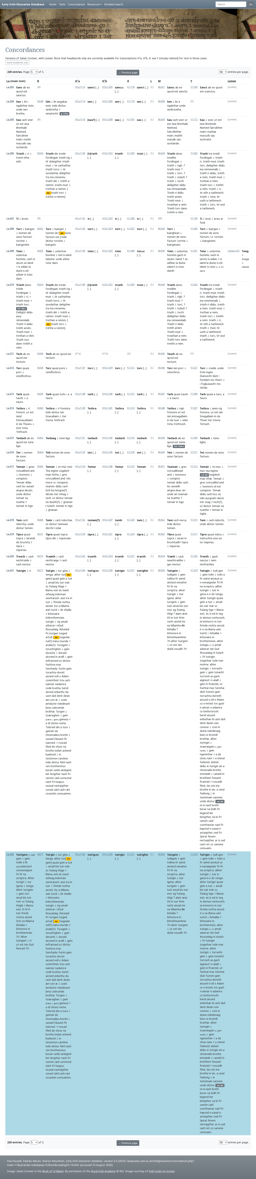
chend (221, 758)
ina (52, 177)
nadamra (60, 684)
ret (208, 844)
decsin (28, 490)
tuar (176, 420)
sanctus (20, 95)
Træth (171, 556)
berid (65, 688)
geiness (63, 719)
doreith (216, 696)
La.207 (10, 218)
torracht (217, 668)
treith (170, 196)
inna (18, 316)
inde (54, 105)
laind (30, 263)
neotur (26, 564)
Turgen (60, 711)
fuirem (210, 692)
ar (222, 218)
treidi (216, 153)
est (25, 91)
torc (61, 192)
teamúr (50, 486)
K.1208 (131, 250)
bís (57, 582)
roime (62, 723)
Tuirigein (22, 854)
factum (27, 237)
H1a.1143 (80, 250)
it (201, 629)
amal (176, 606)
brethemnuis (207, 641)
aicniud (171, 582)
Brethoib (210, 124)
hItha (55, 474)
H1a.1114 (80, 101)
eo (28, 87)
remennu (59, 177)
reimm (49, 185)
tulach (181, 177)
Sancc (171, 87)
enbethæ (205, 719)
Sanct (203, 87)
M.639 (161, 119)
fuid (202, 222)
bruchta (25, 542)
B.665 (40, 466)
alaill (216, 680)
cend (221, 789)
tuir (70, 578)
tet (90, 452)
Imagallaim (206, 416)
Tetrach (204, 424)
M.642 (161, 228)
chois (203, 758)
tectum (20, 361)
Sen (18, 101)
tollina (171, 578)
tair (206, 606)
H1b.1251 (107, 534)
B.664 (40, 452)
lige (18, 446)
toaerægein (207, 746)
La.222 (10, 854)
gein (62, 578)
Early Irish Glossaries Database (23, 4)
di (213, 719)
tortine (20, 241)
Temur (92, 466)
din (56, 153)
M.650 (161, 452)
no (201, 542)
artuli (49, 637)
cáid (56, 789)
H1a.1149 (80, 408)
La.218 (10, 519)
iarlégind (66, 770)
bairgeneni (208, 241)
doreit (61, 672)
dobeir (215, 762)
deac (178, 490)
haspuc (60, 782)
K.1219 (131, 466)
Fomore (204, 412)
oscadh (178, 649)
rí (28, 153)
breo (217, 218)
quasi (26, 368)
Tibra (170, 534)
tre (216, 703)
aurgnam (210, 498)
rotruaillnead (175, 470)
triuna (49, 420)
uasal (215, 828)
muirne (204, 664)
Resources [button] (93, 4)
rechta (66, 602)
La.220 (10, 556)
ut (17, 124)
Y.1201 (194, 250)
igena (170, 598)
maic (48, 474)
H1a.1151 (80, 437)
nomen (23, 233)
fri (47, 633)
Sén (48, 101)
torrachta (206, 696)
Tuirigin (21, 570)
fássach (58, 739)
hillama (29, 921)
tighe (203, 513)
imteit (209, 703)
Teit (169, 452)
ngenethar (206, 754)
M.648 (161, 408)
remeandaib (178, 189)
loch (48, 490)
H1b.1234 (107, 228)
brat (208, 218)
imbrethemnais (55, 617)
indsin (58, 750)
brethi (64, 735)
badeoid (51, 754)
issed (66, 590)
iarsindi (30, 538)
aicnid (49, 606)
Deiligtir (21, 312)
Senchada (51, 668)
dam (19, 278)
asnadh (175, 486)
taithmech (217, 192)
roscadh (217, 781)
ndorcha (21, 524)
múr (63, 466)
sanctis (183, 91)
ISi (168, 617)
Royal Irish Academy (103, 1171)
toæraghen (52, 715)
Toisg (245, 251)
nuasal (49, 785)
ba (52, 490)
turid (54, 609)
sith (206, 192)
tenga (49, 574)
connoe (204, 727)
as (25, 263)
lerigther (55, 774)
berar (203, 809)
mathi (27, 139)
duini (19, 270)
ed (26, 270)
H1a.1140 (80, 153)
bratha (56, 688)
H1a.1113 (80, 87)
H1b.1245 (107, 452)
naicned (50, 742)
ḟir (26, 862)
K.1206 (131, 218)
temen (29, 528)
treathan (172, 204)
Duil (217, 649)
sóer (30, 120)
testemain (206, 797)
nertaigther (206, 840)
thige (61, 586)
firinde (204, 625)
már (67, 582)
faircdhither (174, 131)
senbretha (52, 109)
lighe (203, 442)
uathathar (64, 165)
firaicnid (213, 684)
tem (139, 520)
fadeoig (204, 793)
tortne (181, 241)
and (62, 478)
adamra (217, 707)
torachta (51, 672)
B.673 (40, 556)
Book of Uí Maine (53, 1171)
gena (203, 594)
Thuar (203, 420)
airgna (20, 490)
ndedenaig (213, 731)
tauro (19, 402)
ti (89, 218)
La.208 (10, 228)
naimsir (50, 684)
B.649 (40, 101)
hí (26, 909)
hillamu (65, 606)
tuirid (203, 633)
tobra (218, 534)
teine (182, 442)
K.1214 (131, 408)
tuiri (169, 606)
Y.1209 (194, 437)
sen (25, 109)
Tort (19, 229)
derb (60, 696)
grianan (67, 502)
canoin (204, 820)
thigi (170, 613)
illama (220, 609)
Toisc (19, 251)
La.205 (10, 119)
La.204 (10, 101)
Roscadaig (52, 629)
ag (174, 609)
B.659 (40, 393)
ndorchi (219, 520)
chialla (67, 609)
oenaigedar (209, 582)
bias (202, 734)
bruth (214, 711)
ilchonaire (53, 613)
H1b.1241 (107, 408)
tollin (19, 862)
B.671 (40, 534)
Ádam (65, 676)
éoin (30, 105)
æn (47, 700)
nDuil (60, 625)
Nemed (204, 127)
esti (56, 590)
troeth (119, 556)
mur (218, 466)
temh (118, 520)
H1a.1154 (80, 466)
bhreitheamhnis (176, 637)
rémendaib (22, 320)
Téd (48, 452)
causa (245, 266)
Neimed (21, 131)
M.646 (161, 367)
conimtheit (52, 680)
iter (64, 416)
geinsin (50, 731)
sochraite (205, 139)
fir (176, 578)
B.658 (40, 367)
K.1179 (131, 101)
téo (68, 478)
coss (214, 727)
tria (62, 680)
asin (48, 609)
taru (218, 394)
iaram (170, 259)
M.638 (161, 101)
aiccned (50, 656)
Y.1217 (194, 534)
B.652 (40, 228)
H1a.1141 (80, 218)
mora (49, 482)
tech (48, 498)
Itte (18, 921)
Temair (20, 466)
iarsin (180, 538)
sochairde (173, 143)
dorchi (49, 528)
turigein (172, 602)
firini (181, 617)
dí (49, 723)
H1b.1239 (107, 367)
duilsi (170, 649)
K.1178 (131, 87)
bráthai (50, 711)
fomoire (172, 412)
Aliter (31, 878)
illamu (49, 590)
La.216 (10, 452)
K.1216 (131, 437)
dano (184, 208)
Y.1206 (194, 393)
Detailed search (113, 4)
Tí (17, 218)
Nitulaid (64, 629)
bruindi (213, 734)
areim (178, 196)
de (29, 233)
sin (183, 490)
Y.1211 (194, 452)
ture (65, 727)
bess (48, 707)
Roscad (20, 948)
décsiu (49, 494)
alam (178, 613)
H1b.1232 (107, 153)
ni (34, 259)
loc (24, 486)
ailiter (218, 586)
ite (183, 621)
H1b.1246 (107, 466)
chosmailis (206, 770)
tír (47, 161)
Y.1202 (194, 153)
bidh (213, 809)
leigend (204, 813)
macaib (171, 139)
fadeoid (204, 762)
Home (52, 4)
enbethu (59, 692)
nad (217, 824)
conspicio (21, 478)
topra (19, 538)
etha (26, 157)
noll (56, 676)
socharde (21, 147)
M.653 (161, 534)
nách (48, 782)
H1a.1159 (80, 534)
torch (180, 181)
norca (183, 520)
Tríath (20, 285)
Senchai (219, 688)
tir (56, 165)
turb (62, 394)
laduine (50, 259)
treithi (171, 212)
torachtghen (53, 649)
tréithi (219, 185)
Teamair (172, 466)
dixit (215, 376)
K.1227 (131, 556)
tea (208, 470)
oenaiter (181, 582)
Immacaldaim (24, 420)
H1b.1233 (107, 218)
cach (24, 120)
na (26, 498)
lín (25, 101)
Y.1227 (194, 367)
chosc (59, 746)
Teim (49, 520)
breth (215, 805)
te (59, 466)
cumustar (66, 778)
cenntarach (52, 598)
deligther (64, 173)
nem (213, 560)
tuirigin (120, 570)
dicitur (62, 105)
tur (60, 570)
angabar (62, 101)
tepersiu (21, 550)
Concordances (76, 4)
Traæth (50, 556)
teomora (180, 474)
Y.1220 (194, 556)
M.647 (161, 393)
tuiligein (172, 574)
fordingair (51, 157)
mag (207, 502)
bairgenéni (22, 244)
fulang (53, 586)
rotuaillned (22, 470)
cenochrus (173, 372)
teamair (183, 494)
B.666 (40, 519)
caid (56, 778)
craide (212, 368)
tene (31, 442)
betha (207, 711)
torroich (205, 676)
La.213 (10, 393)
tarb (90, 394)
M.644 (161, 153)
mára (55, 641)
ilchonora (172, 633)
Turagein (62, 645)
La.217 (10, 466)
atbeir (20, 274)
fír (65, 739)
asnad (30, 486)
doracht (50, 653)
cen (48, 766)
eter (18, 428)
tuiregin (204, 742)
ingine (54, 470)
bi (217, 817)
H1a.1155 (80, 519)
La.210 (10, 284)
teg (221, 613)
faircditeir (22, 135)
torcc (56, 169)
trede (62, 153)
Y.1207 (194, 408)
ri (176, 192)
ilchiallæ (214, 633)
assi (62, 598)
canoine (217, 797)
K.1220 (131, 519)
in (17, 424)
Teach (171, 354)
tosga (245, 259)
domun (207, 617)
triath (62, 157)
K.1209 (131, 153)
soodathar (52, 173)
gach (180, 255)
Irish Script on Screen (162, 1171)
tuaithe (175, 498)
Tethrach (21, 432)
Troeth (204, 556)
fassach (216, 778)
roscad (63, 742)
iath (18, 161)
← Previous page (128, 72)
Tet (18, 452)
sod (222, 204)
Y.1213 (194, 519)
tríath (19, 296)
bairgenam (173, 244)
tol (222, 266)
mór (18, 901)
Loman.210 (233, 250)
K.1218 (131, 452)
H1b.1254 (107, 556)
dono (179, 153)
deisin (209, 723)
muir (48, 165)
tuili (215, 570)
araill (61, 656)
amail (51, 582)
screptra (172, 590)
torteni (218, 237)
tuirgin (50, 621)
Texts (62, 4)
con (52, 700)
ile (61, 609)
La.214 (10, 408)
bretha (20, 113)
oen (216, 723)
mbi (202, 498)
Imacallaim (52, 416)
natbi (57, 770)
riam (209, 758)
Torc (19, 368)
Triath (20, 153)
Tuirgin (50, 570)
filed (48, 746)
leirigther (205, 817)
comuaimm (64, 793)
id (215, 486)
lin (176, 101)
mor (169, 609)
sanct (91, 87)
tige (30, 506)
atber (66, 259)
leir (47, 774)
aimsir (205, 707)
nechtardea (207, 564)
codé (49, 688)
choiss (54, 723)
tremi (19, 157)
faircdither (216, 127)
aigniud (204, 680)
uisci (215, 538)
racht (170, 621)
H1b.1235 (107, 250)
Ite (56, 606)
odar (58, 528)
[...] (97, 87)
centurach (218, 617)
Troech (20, 556)
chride (203, 387)
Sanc (19, 87)
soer (181, 120)
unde (19, 109)
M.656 (161, 570)
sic (207, 613)
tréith (63, 181)
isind (19, 416)
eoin (48, 105)
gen (220, 570)
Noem (212, 836)
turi (27, 893)
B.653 (40, 250)
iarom (203, 259)
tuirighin (142, 570)
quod (19, 91)
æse (184, 613)
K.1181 (131, 119)
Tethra (50, 408)
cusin (64, 700)
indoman (60, 594)
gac (169, 564)
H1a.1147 (80, 367)
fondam (205, 380)
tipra (19, 546)
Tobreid (50, 727)
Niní (62, 762)
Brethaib (21, 127)
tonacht (219, 672)
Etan (202, 372)
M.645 (161, 353)
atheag (50, 594)
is (19, 266)
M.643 (161, 250)
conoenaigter (24, 870)
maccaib (21, 143)
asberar (204, 649)
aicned (49, 676)
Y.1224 (194, 570)
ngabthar (22, 105)
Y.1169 (194, 87)
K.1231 (131, 570)
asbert (171, 266)
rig (68, 157)
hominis (20, 259)
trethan (50, 189)
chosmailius (53, 735)
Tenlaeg (51, 438)
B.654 (40, 153)
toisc (30, 274)
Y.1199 (194, 218)
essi (18, 909)
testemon (52, 758)
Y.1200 (194, 228)
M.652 (161, 519)
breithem (205, 778)
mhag (62, 494)
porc (19, 372)
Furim (62, 668)
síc (60, 590)
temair (20, 498)
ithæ (209, 478)
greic (32, 466)
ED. (48, 193)
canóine (63, 758)
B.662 (40, 437)
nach (213, 255)
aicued (204, 699)
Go (250, 4)
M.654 (161, 556)
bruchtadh (173, 542)
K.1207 (131, 228)
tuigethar (206, 660)
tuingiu (204, 645)
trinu (25, 428)
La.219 (10, 534)
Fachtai (204, 688)
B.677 (40, 570)
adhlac (171, 263)
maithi (178, 135)
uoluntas (21, 255)
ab (24, 87)
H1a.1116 (80, 119)
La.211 (10, 353)
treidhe (171, 157)
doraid (63, 653)
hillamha (176, 625)
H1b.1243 (107, 437)
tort (90, 229)
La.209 (10, 250)
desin (66, 696)
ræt (67, 789)
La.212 (10, 367)
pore (62, 368)
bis (181, 606)
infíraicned (52, 660)
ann (32, 470)
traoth (92, 556)
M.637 (161, 87)
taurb (19, 398)
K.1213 (131, 393)
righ (179, 165)
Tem (19, 520)
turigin (20, 882)
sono (19, 237)
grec (184, 466)
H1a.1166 (80, 570)
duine (182, 263)
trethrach (179, 424)
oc (47, 586)
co (221, 578)
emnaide (205, 774)
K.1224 (131, 534)
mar (221, 660)
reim (183, 204)
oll (212, 699)
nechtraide (22, 560)
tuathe (20, 502)
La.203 (10, 87)
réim (31, 335)
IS (23, 909)
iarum (19, 263)
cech (209, 494)
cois (213, 785)
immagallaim (179, 416)
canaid (49, 739)
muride (64, 641)
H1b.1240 (107, 393)
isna (26, 124)
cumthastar (207, 824)
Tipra (19, 534)
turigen (53, 633)
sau (29, 143)
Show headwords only (17, 62)
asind (182, 578)
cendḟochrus (23, 376)
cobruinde (58, 707)
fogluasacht (208, 384)
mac (58, 664)
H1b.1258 (107, 570)
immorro (208, 621)
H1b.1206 (107, 101)
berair (49, 770)
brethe (50, 750)
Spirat (203, 836)
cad (223, 840)
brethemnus (58, 766)
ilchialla (171, 629)
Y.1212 (194, 466)
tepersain (65, 538)
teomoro (24, 474)
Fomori (20, 412)
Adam (220, 699)
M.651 (161, 466)
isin (175, 368)
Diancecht (206, 376)
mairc (19, 139)
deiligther (173, 185)
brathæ (204, 738)
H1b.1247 (107, 519)
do (17, 542)
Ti (201, 218)
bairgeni (51, 244)
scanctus (209, 91)
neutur (204, 560)
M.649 (161, 437)
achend (66, 750)
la (30, 266)
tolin (211, 574)
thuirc (218, 380)
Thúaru (27, 424)
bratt (25, 218)
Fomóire (65, 408)
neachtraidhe (175, 560)
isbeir (203, 266)
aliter (57, 574)
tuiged (63, 633)
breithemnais (24, 932)
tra (47, 177)
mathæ (211, 131)
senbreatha (174, 109)
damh (170, 270)
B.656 (40, 353)
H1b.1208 (107, 119)
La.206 (10, 153)
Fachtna (50, 664)
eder (185, 420)
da (20, 424)
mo (212, 380)
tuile (215, 660)
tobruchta (206, 538)
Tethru (20, 408)
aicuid (220, 625)
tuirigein (21, 940)
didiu (183, 185)
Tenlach (21, 438)
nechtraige (52, 560)
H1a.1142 (80, 228)
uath (203, 200)
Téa (48, 470)
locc (215, 494)
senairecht (52, 113)
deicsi (220, 498)
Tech (19, 354)
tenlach (92, 438)
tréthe (49, 196)
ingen (209, 372)
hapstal (204, 828)
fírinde (57, 602)
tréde (19, 288)
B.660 (40, 408)
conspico (175, 478)
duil (223, 719)
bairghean (173, 233)
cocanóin (51, 793)
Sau (18, 120)
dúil (54, 696)
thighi (19, 905)
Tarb (19, 394)
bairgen (29, 229)
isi (201, 621)
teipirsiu (209, 542)
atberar (50, 625)
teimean (63, 524)
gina (65, 570)
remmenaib (211, 169)
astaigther (206, 832)
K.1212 (131, 367)
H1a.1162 (80, 556)
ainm (215, 408)
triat (140, 153)
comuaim (205, 848)
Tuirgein (172, 570)
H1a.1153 (80, 452)
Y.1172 (194, 119)
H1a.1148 (80, 393)
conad (49, 789)
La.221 (10, 570)
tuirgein (183, 641)
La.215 (10, 437)
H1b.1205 (107, 87)
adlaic (24, 266)
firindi (24, 913)
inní (60, 255)
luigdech (215, 474)
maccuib (205, 135)
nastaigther (61, 785)
